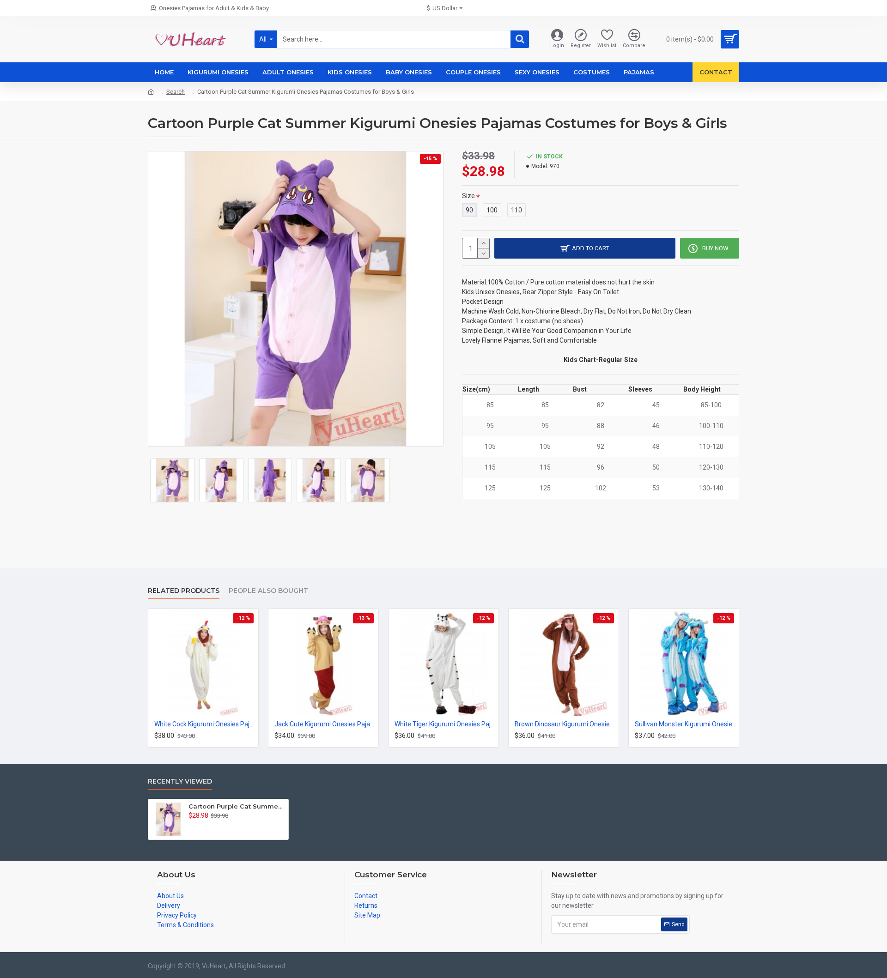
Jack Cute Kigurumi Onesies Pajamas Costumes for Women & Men (325, 724)
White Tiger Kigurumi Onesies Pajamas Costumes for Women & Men (445, 724)
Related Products (183, 591)
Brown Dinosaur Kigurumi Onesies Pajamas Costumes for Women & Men (565, 724)
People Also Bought (268, 591)
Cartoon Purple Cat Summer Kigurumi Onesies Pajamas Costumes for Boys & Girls (236, 806)
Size (468, 195)
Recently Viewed (180, 781)
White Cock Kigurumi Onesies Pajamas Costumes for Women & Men (205, 724)
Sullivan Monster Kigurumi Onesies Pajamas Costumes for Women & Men (685, 724)
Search (175, 91)
